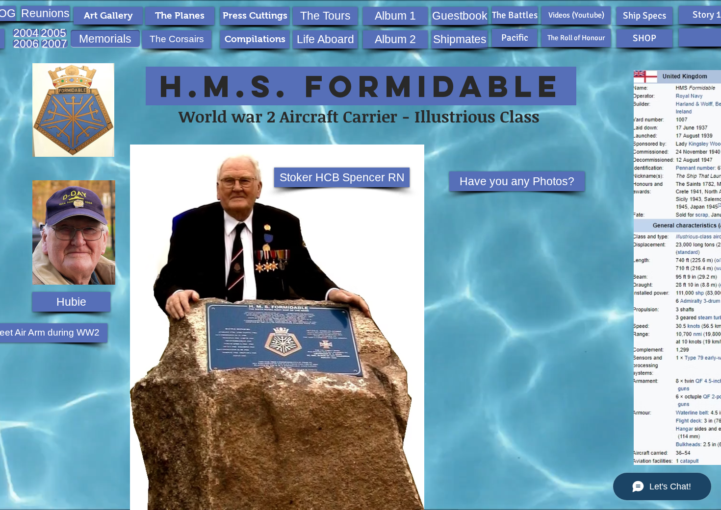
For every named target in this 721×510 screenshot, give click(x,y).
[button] (40, 13)
